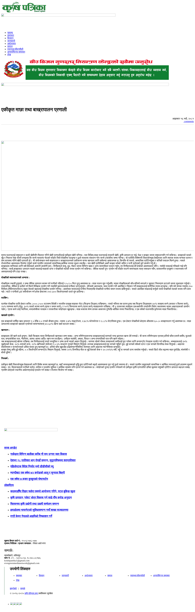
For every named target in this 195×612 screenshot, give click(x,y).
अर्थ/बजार (11, 43)
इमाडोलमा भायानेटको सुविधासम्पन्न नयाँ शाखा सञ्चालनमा (39, 509)
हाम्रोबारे (13, 588)
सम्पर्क (22, 588)
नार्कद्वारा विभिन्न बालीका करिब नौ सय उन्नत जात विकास (38, 454)
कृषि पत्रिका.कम (31, 593)
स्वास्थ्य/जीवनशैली (15, 49)
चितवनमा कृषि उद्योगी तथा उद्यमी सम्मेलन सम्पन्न (34, 503)
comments (188, 121)
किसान (10, 38)
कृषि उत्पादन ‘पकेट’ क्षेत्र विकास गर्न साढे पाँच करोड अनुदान (41, 497)
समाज (9, 46)
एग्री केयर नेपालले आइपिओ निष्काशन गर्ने (31, 516)
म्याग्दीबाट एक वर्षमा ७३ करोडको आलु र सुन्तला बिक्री (37, 472)
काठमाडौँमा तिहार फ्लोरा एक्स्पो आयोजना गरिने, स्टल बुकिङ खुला (42, 491)
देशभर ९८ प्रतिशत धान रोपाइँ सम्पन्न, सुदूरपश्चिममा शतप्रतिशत (43, 460)
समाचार (10, 35)
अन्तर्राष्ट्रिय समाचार (16, 52)
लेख (9, 54)
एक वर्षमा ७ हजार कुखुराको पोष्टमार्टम (29, 478)
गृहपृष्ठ (10, 32)
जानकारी (11, 41)
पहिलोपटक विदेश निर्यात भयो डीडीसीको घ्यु (32, 466)
